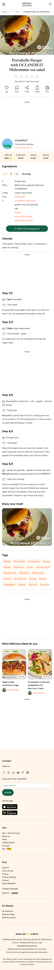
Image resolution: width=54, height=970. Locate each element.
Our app (5, 845)
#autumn (33, 584)
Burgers (18, 12)
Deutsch (5, 893)
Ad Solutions (7, 911)
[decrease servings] (5, 174)
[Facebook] (4, 772)
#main (30, 567)
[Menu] (3, 4)
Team (4, 839)
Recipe (4, 12)
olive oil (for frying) (23, 216)
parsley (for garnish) (24, 220)
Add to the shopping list (29, 228)
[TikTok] (13, 772)
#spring (22, 584)
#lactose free (10, 572)
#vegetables (9, 584)
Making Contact (9, 917)
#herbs (42, 578)
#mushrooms (20, 578)
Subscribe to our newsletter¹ (14, 779)
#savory (7, 578)
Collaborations (8, 842)
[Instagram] (8, 772)
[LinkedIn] (27, 772)
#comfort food (43, 567)
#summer (44, 584)
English (15, 893)
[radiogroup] (27, 76)
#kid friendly (19, 561)
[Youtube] (18, 772)
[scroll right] (51, 663)
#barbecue (19, 567)
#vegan (7, 567)
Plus (6, 849)
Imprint (5, 867)
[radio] (16, 76)
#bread (7, 561)
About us (6, 836)
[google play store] (27, 813)
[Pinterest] (23, 772)
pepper (18, 212)
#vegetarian (34, 561)
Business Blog (8, 914)
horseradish (20, 196)
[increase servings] (17, 174)
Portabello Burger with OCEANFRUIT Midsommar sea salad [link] (36, 12)
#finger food (38, 572)
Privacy (5, 874)
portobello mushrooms (25, 200)
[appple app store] (27, 807)
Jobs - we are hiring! (11, 833)
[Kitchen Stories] (27, 4)
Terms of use (7, 871)
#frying (32, 578)
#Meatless (24, 572)
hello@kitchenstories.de (27, 945)
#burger (46, 561)
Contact (5, 880)
